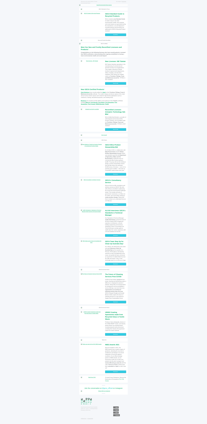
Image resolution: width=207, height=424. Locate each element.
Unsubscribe (90, 418)
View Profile (115, 83)
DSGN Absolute (100, 104)
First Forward (91, 104)
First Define (101, 102)
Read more (115, 174)
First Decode (94, 102)
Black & (88, 102)
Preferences (83, 418)
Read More (115, 34)
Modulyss (83, 100)
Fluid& (107, 104)
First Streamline (109, 102)
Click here (124, 1)
